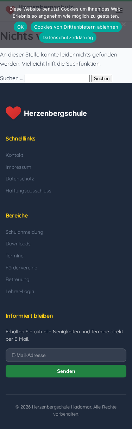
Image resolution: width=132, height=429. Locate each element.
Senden (66, 371)
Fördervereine (21, 267)
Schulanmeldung (24, 232)
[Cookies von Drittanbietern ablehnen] (123, 24)
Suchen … (11, 78)
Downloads (18, 243)
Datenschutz (20, 178)
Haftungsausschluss (28, 190)
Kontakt (14, 155)
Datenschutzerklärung (68, 37)
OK (20, 27)
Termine (15, 255)
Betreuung (18, 279)
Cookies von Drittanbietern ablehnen (76, 27)
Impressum (18, 167)
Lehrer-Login (20, 291)
